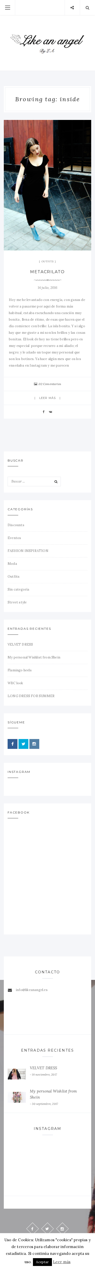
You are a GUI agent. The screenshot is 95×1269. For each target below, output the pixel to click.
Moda (12, 564)
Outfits (47, 261)
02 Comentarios (50, 384)
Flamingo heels (20, 670)
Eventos (14, 538)
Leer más (47, 398)
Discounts (16, 525)
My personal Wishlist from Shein (34, 657)
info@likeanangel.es (32, 990)
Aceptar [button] (42, 1262)
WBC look (15, 683)
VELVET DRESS (20, 644)
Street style (17, 602)
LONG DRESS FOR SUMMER (31, 696)
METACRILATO (47, 271)
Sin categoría (18, 589)
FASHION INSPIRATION (28, 551)
